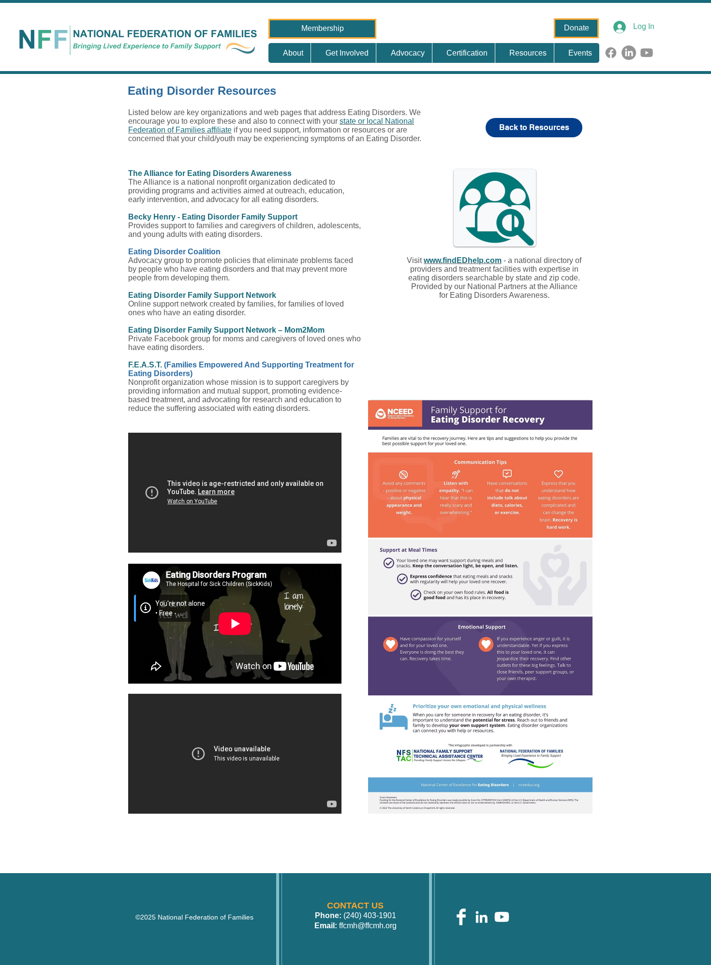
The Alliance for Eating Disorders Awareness (210, 173)
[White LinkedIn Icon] (481, 916)
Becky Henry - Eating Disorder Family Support (212, 217)
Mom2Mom (303, 330)
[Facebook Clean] (461, 916)
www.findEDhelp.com (463, 260)
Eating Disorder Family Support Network (202, 295)
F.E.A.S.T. (145, 365)
